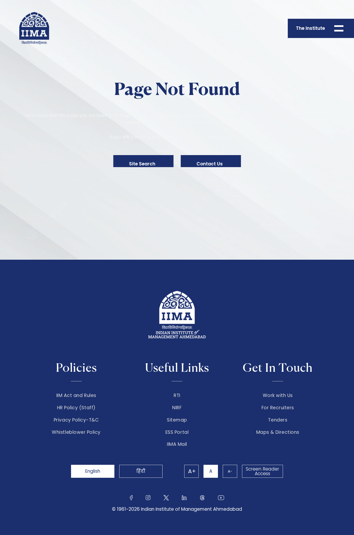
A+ (192, 471)
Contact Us (210, 164)
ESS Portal (177, 432)
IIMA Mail (177, 444)
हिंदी (140, 471)
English (92, 471)
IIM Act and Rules (76, 395)
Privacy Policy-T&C (76, 420)
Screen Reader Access (262, 471)
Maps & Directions (277, 432)
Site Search (142, 164)
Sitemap (177, 420)
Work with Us (278, 395)
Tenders (277, 420)
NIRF (177, 408)
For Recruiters (278, 408)
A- (230, 471)
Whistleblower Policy (76, 432)
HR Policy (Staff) (76, 408)
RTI (177, 395)
